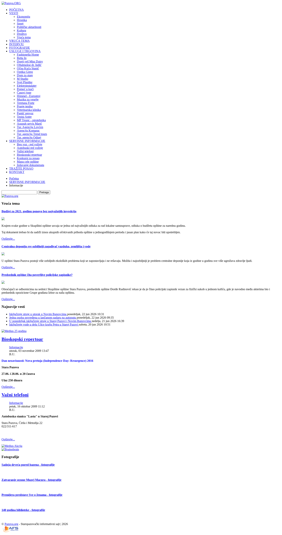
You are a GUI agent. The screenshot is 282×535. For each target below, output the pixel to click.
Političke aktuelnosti (29, 27)
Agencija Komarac (28, 130)
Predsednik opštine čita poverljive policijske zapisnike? (37, 274)
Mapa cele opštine (28, 161)
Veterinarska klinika (29, 109)
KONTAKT (16, 172)
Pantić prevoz (25, 113)
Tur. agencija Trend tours (32, 134)
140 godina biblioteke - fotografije (23, 510)
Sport (20, 23)
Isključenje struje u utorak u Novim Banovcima (38, 314)
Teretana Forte (25, 103)
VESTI (13, 13)
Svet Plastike (24, 82)
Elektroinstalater (26, 85)
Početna (14, 178)
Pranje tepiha (25, 106)
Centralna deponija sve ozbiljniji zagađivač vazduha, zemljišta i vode (46, 246)
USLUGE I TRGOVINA (25, 51)
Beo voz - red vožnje (29, 144)
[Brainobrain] (10, 449)
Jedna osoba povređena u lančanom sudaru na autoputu (43, 317)
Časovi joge (24, 92)
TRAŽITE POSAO (21, 168)
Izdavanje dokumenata (30, 165)
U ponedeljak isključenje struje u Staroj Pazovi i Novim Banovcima (50, 321)
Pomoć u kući (25, 89)
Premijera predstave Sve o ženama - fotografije (32, 494)
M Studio (22, 78)
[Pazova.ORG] (11, 3)
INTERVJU (16, 44)
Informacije (16, 347)
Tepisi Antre (24, 116)
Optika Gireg (25, 71)
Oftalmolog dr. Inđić (29, 65)
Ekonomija (23, 16)
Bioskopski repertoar (29, 154)
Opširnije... (8, 238)
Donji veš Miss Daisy (30, 61)
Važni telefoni (25, 151)
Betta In (21, 58)
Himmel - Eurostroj (28, 96)
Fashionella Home (28, 54)
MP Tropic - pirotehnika (31, 120)
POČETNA (16, 9)
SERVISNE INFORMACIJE (27, 141)
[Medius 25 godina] (14, 331)
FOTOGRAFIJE (19, 47)
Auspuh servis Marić (29, 123)
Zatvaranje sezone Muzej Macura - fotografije (31, 479)
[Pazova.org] (10, 196)
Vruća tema (24, 37)
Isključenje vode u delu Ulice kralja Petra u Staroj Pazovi (44, 324)
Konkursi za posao (28, 158)
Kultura (21, 30)
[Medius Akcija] (12, 446)
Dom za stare (25, 75)
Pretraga (44, 192)
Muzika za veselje (28, 99)
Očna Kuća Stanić (28, 68)
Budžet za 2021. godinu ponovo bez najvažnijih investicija (39, 211)
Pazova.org (11, 524)
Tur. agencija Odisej (29, 137)
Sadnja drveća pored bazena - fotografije (28, 464)
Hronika (22, 20)
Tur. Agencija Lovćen (30, 127)
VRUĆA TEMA (19, 40)
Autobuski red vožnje (30, 147)
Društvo (22, 33)
